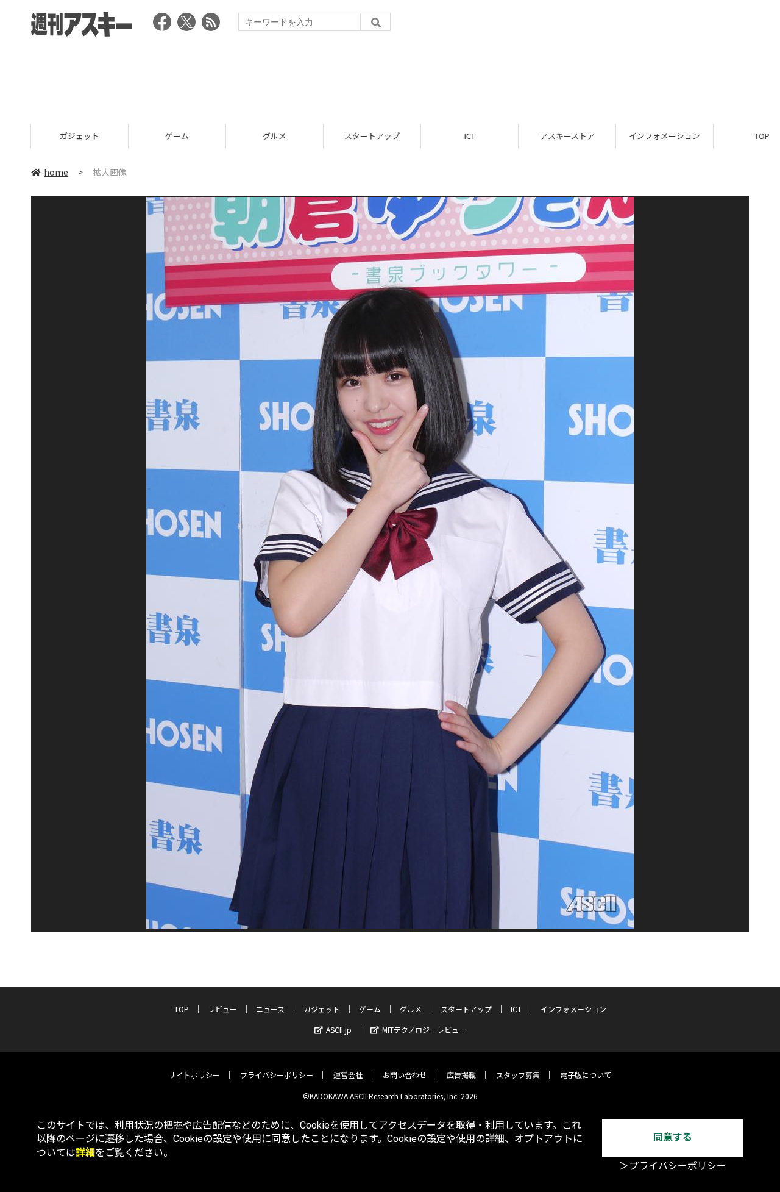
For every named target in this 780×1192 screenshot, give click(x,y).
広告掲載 (461, 1074)
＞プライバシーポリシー (672, 1166)
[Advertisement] (390, 76)
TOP (731, 135)
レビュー (222, 1009)
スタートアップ (341, 135)
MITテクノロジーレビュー (424, 1029)
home (56, 172)
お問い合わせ (405, 1074)
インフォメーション (633, 135)
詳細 (85, 1152)
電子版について (585, 1074)
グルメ (243, 135)
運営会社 (348, 1074)
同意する (672, 1137)
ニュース (270, 1009)
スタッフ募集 (518, 1074)
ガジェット (48, 135)
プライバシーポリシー (276, 1074)
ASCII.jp (339, 1029)
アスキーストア (536, 135)
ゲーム (146, 135)
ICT (438, 135)
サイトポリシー (194, 1074)
